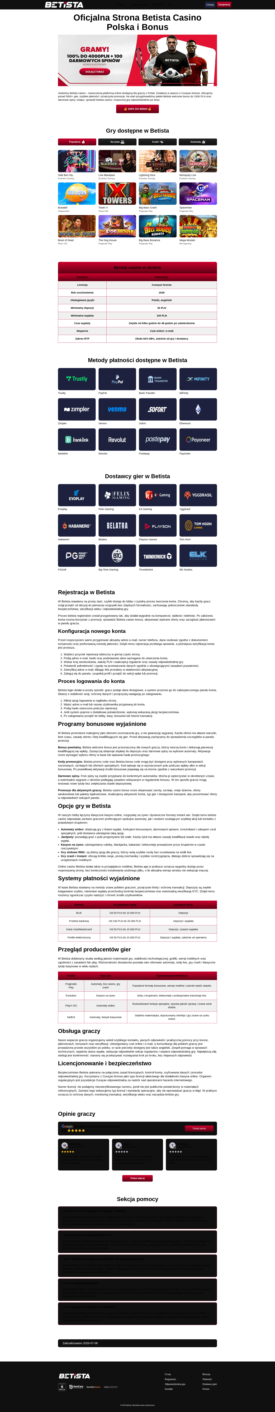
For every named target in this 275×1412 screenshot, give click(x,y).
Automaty (195, 142)
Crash (155, 142)
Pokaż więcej (137, 1178)
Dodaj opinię (199, 1128)
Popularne (74, 142)
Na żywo (115, 142)
